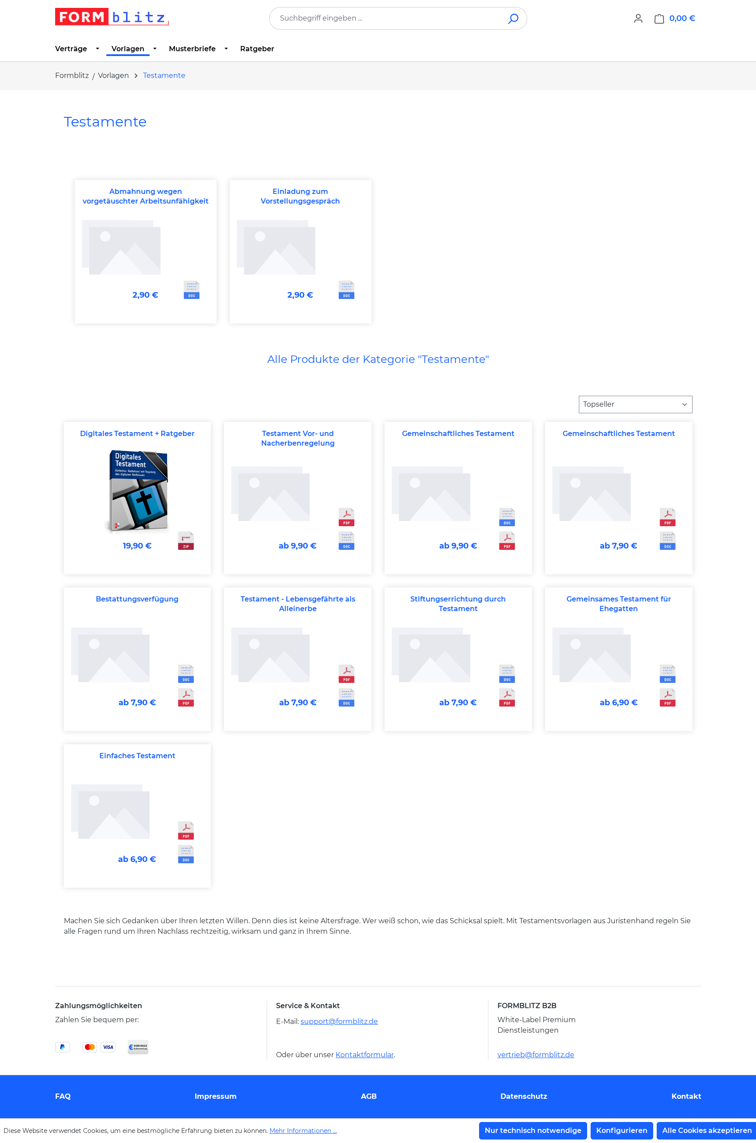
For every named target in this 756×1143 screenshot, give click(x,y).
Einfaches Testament (137, 756)
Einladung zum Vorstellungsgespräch (300, 196)
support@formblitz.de (339, 1021)
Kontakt (686, 1096)
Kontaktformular (365, 1055)
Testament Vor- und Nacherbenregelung (298, 438)
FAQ (63, 1096)
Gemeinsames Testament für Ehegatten (619, 604)
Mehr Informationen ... (303, 1131)
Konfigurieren (622, 1130)
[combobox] (385, 18)
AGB (369, 1096)
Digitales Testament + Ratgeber (137, 433)
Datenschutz (523, 1096)
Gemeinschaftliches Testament (458, 433)
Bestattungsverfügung (137, 599)
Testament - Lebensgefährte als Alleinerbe (298, 604)
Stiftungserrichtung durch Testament (458, 604)
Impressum (216, 1096)
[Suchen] (513, 18)
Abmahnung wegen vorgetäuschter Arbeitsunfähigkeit (146, 196)
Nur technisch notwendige (533, 1130)
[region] (378, 252)
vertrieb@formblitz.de (535, 1055)
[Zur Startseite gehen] (112, 16)
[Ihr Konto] (638, 18)
